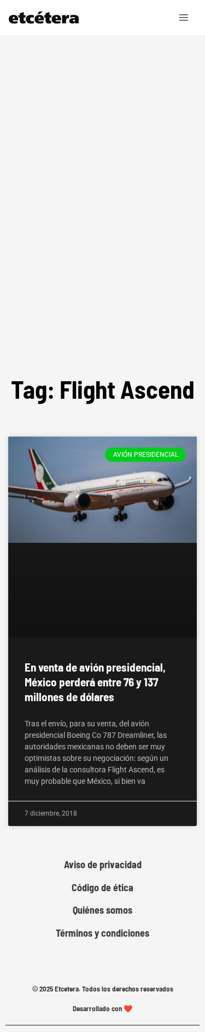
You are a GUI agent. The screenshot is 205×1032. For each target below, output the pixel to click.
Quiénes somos (102, 910)
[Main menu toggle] (184, 17)
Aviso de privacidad (103, 864)
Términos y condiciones (102, 933)
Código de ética (102, 887)
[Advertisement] (102, 236)
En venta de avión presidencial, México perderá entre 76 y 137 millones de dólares (95, 682)
